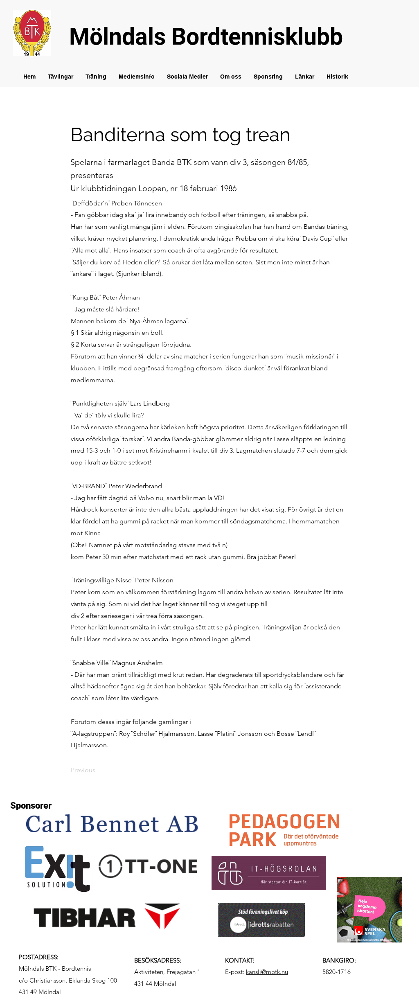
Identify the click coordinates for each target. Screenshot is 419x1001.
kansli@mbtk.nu (267, 972)
